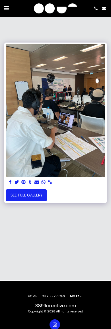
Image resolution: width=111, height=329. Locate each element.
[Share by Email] (36, 182)
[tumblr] (30, 182)
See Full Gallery (26, 195)
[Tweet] (17, 182)
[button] (6, 8)
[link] (50, 182)
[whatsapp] (43, 182)
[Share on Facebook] (10, 182)
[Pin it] (23, 182)
